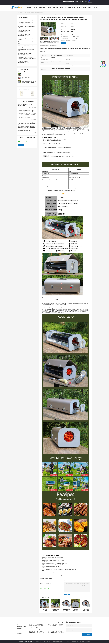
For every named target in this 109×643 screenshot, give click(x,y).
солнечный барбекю (46, 575)
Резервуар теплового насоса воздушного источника (25, 54)
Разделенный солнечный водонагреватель (24, 31)
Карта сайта (19, 633)
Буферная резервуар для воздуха (26, 49)
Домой (29, 7)
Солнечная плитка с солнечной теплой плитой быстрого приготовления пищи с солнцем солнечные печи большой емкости (44, 610)
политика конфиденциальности (25, 641)
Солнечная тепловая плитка (37, 12)
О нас (49, 7)
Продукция (27, 12)
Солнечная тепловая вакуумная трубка (55, 622)
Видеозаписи (42, 7)
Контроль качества (70, 7)
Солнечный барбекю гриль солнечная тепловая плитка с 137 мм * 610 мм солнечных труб (86, 610)
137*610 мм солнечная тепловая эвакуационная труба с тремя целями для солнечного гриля (56, 632)
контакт (63, 42)
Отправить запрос (83, 1)
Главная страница (20, 12)
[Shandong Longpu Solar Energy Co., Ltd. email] (19, 142)
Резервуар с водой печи (24, 65)
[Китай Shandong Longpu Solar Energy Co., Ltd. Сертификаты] (22, 93)
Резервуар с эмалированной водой (26, 26)
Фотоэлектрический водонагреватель (23, 62)
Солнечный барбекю (55, 575)
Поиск (76, 1)
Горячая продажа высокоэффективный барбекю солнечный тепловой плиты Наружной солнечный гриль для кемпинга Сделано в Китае (66, 610)
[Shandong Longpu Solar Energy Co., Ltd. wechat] (26, 142)
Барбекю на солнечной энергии (67, 575)
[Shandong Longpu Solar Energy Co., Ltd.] (16, 8)
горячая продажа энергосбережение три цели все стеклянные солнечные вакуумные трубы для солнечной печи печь (56, 625)
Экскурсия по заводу (58, 7)
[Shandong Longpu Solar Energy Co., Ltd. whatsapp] (23, 142)
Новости (90, 7)
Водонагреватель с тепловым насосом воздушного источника (26, 58)
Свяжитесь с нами (81, 7)
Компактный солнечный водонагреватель (24, 35)
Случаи (96, 7)
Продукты (35, 7)
